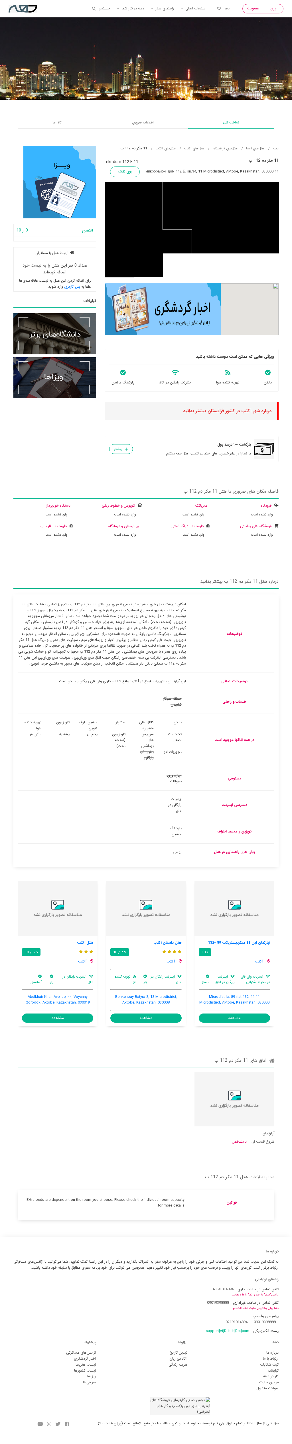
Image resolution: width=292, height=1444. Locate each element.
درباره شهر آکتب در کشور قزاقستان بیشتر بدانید (227, 411)
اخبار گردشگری (85, 1359)
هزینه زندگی (178, 1365)
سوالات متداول (267, 1388)
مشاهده (234, 1018)
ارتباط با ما (271, 1359)
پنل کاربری (72, 287)
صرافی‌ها (89, 1382)
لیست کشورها (85, 1371)
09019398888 (218, 1303)
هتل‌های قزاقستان (225, 148)
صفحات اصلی (195, 8)
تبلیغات (273, 1371)
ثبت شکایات (269, 1365)
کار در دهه (271, 1376)
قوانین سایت (269, 1382)
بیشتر (118, 449)
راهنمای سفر (164, 8)
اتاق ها (57, 122)
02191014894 (223, 1289)
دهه (227, 8)
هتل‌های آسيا (255, 148)
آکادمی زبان (178, 1359)
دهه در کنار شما (132, 8)
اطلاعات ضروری (143, 122)
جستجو (104, 8)
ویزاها (91, 1376)
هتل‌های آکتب (194, 148)
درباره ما (272, 1353)
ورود (273, 8)
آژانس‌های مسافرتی (81, 1353)
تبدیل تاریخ (178, 1353)
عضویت (253, 8)
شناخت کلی (231, 122)
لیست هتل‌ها (86, 1365)
